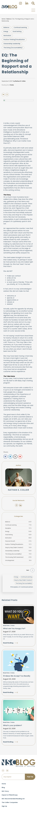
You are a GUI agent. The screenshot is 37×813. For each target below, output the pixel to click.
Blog (3, 787)
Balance (9, 19)
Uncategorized (18, 560)
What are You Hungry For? (14, 628)
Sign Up (4, 806)
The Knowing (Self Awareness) (18, 557)
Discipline (18, 528)
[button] (33, 10)
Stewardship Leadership (12, 44)
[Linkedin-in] (7, 770)
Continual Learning (20, 27)
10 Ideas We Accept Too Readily (16, 676)
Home (3, 19)
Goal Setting (17, 31)
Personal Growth (18, 541)
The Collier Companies (10, 802)
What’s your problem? (12, 725)
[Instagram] (16, 505)
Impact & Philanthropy (10, 795)
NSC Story (5, 791)
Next (27, 570)
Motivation (7, 36)
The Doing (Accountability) (13, 48)
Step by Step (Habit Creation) (18, 547)
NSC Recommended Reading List (13, 799)
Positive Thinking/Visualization (14, 40)
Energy (6, 31)
